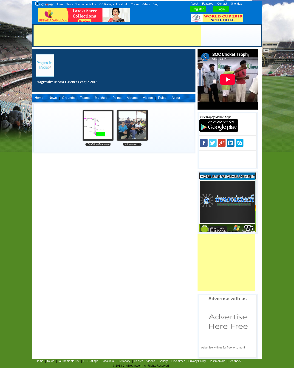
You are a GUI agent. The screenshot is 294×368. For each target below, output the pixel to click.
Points (117, 97)
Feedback (235, 361)
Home (59, 4)
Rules (162, 97)
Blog (155, 4)
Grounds (68, 97)
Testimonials (217, 361)
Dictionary (124, 361)
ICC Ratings (106, 4)
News (69, 4)
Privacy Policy (197, 361)
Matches (101, 97)
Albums (132, 97)
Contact (222, 3)
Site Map (236, 3)
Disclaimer (178, 361)
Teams (85, 97)
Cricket (135, 4)
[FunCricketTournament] (98, 125)
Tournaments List (85, 4)
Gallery (163, 361)
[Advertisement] (117, 35)
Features (207, 3)
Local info (122, 4)
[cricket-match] (132, 125)
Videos (146, 4)
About (194, 3)
